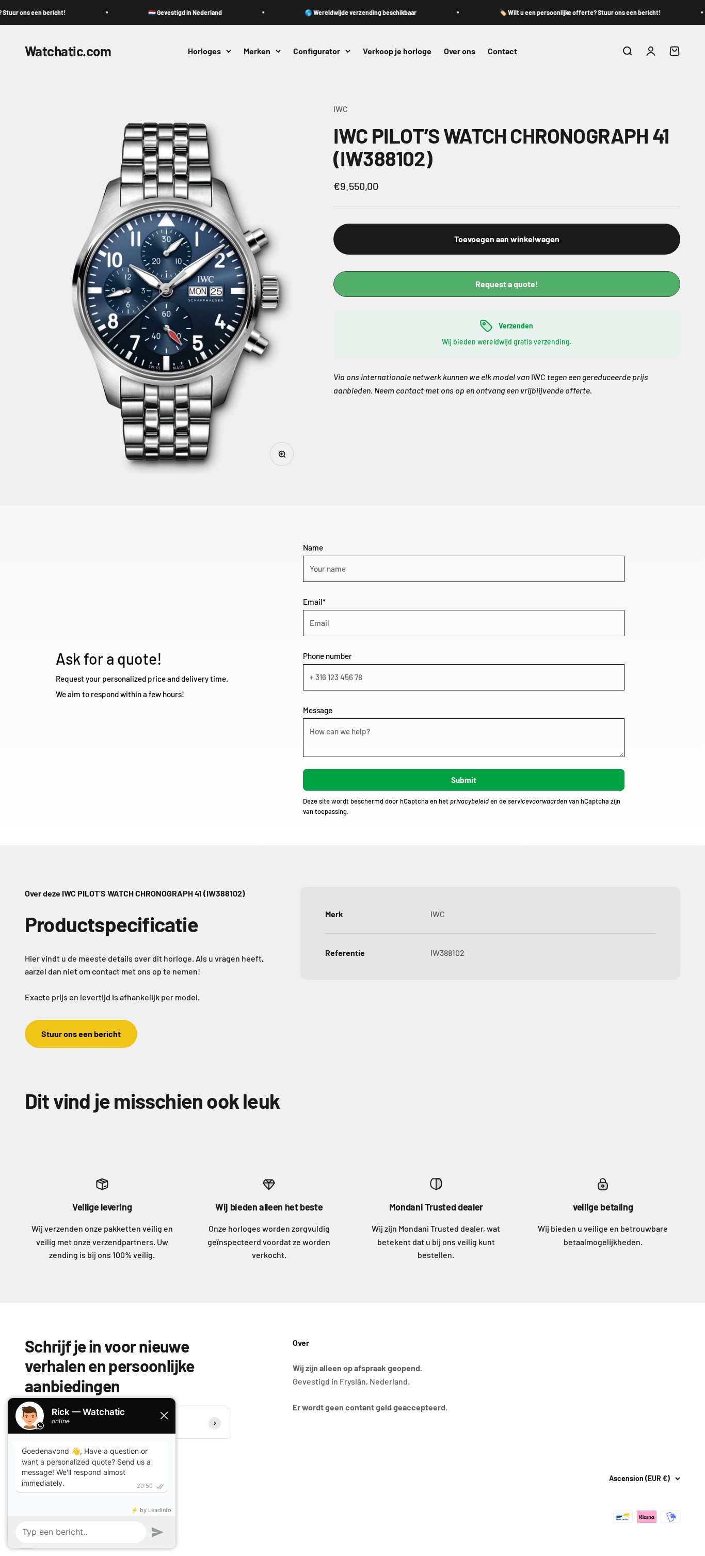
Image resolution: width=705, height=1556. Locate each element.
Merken (257, 51)
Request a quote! (506, 284)
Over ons (459, 51)
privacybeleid (469, 801)
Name (313, 547)
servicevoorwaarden (537, 801)
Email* (314, 601)
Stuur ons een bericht (81, 1034)
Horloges (204, 51)
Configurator (316, 51)
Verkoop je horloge (397, 51)
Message (317, 710)
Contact (502, 51)
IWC (340, 109)
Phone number (327, 656)
